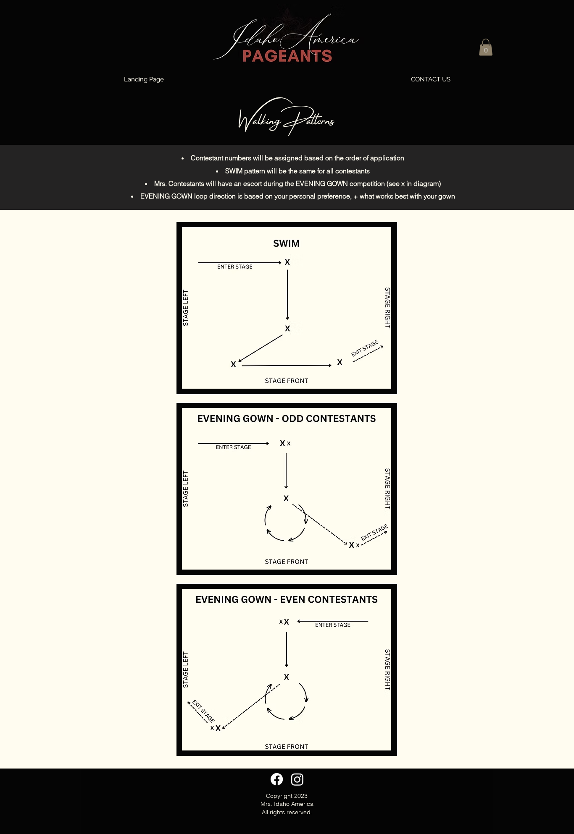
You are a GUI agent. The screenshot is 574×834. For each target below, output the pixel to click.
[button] (486, 47)
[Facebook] (277, 779)
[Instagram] (297, 779)
